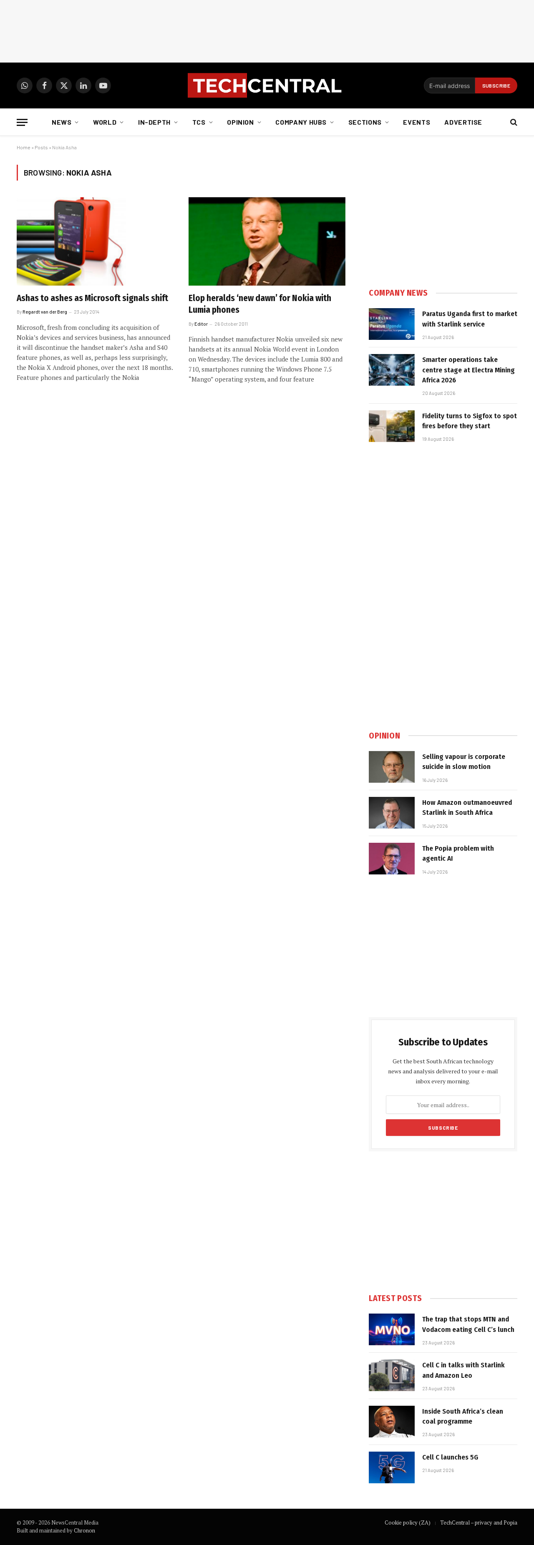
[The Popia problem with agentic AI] (392, 858)
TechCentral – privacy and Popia (478, 1522)
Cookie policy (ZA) (408, 1522)
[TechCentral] (267, 85)
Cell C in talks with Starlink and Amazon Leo (463, 1370)
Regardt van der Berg (45, 311)
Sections (365, 122)
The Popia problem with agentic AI (458, 853)
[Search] (513, 122)
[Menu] (22, 122)
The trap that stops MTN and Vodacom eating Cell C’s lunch (468, 1324)
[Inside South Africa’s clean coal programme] (392, 1421)
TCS (199, 122)
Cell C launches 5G (450, 1457)
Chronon (84, 1530)
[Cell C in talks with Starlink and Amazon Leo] (392, 1375)
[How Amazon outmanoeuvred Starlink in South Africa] (392, 813)
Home (23, 147)
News (62, 122)
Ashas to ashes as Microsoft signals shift (92, 298)
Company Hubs (301, 122)
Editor (201, 324)
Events (416, 122)
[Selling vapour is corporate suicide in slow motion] (392, 767)
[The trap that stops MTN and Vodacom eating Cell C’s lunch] (392, 1329)
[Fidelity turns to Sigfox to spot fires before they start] (392, 426)
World (104, 122)
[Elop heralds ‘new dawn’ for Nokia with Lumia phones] (267, 241)
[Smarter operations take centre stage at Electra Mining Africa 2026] (392, 370)
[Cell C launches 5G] (392, 1467)
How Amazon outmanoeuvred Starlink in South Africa (467, 807)
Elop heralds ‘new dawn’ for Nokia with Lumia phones (260, 304)
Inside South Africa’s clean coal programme (462, 1416)
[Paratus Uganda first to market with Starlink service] (392, 324)
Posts (41, 147)
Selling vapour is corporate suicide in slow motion (463, 761)
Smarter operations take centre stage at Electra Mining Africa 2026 (468, 369)
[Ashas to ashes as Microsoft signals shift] (95, 241)
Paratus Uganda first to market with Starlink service (469, 318)
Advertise (463, 122)
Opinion (240, 122)
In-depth (154, 122)
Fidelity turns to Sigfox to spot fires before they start (469, 421)
